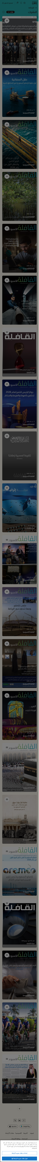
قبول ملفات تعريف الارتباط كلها (19, 1158)
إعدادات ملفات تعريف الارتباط (19, 1153)
